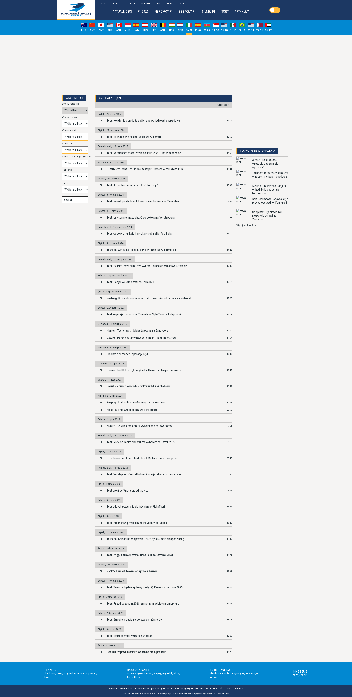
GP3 (306, 675)
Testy (65, 673)
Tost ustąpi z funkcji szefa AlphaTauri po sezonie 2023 (140, 555)
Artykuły (72, 673)
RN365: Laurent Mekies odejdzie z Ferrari (132, 571)
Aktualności (49, 673)
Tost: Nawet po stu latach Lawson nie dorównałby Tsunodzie (143, 201)
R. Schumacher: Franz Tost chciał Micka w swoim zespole (142, 458)
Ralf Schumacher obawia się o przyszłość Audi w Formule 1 (270, 200)
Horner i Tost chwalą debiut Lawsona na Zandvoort (137, 330)
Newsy (59, 673)
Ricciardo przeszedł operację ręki (127, 354)
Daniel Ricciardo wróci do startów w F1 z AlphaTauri (138, 386)
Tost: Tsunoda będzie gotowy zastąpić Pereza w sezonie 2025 (145, 587)
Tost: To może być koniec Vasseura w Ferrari (134, 137)
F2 (294, 675)
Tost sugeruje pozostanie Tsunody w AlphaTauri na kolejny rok (144, 314)
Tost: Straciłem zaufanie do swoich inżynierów (134, 619)
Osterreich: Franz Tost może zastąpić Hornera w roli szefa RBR (145, 169)
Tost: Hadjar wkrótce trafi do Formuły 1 (130, 282)
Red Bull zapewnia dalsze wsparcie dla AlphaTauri (136, 652)
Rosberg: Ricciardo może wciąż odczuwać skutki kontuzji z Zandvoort (149, 298)
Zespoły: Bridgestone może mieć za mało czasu (136, 402)
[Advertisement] (176, 63)
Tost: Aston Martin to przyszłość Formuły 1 (133, 185)
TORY (225, 11)
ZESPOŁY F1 (187, 11)
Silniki (176, 673)
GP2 (301, 675)
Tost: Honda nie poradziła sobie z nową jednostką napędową (143, 120)
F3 (297, 675)
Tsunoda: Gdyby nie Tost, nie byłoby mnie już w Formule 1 (141, 250)
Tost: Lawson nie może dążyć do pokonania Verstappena (141, 217)
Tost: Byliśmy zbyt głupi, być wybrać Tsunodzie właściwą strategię (147, 266)
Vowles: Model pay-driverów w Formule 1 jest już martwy (141, 338)
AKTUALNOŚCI (122, 11)
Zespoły (157, 673)
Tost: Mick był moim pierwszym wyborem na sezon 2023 (141, 442)
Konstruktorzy (133, 677)
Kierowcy (148, 673)
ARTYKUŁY (242, 11)
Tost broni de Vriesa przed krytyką (127, 490)
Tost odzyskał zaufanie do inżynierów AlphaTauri (136, 506)
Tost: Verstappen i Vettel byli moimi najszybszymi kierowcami (144, 474)
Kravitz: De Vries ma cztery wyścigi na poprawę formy (140, 426)
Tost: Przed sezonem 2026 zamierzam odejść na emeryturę (143, 603)
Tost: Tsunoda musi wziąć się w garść (129, 636)
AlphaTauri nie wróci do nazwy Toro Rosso (132, 410)
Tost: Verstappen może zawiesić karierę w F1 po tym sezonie (144, 153)
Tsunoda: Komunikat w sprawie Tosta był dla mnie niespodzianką (145, 539)
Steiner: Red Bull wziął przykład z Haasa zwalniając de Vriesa (144, 370)
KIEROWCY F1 (164, 11)
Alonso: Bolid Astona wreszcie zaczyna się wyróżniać (265, 163)
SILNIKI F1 (209, 11)
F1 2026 (143, 11)
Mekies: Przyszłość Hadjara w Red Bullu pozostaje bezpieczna (269, 189)
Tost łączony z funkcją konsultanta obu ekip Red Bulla (139, 233)
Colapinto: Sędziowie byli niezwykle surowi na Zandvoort (267, 215)
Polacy (47, 677)
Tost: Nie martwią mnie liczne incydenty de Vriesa (137, 523)
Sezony (130, 673)
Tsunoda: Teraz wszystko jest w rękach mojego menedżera (270, 174)
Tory (164, 673)
